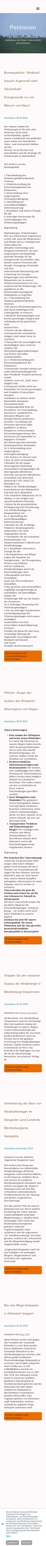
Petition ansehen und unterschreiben (16, 940)
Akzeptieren (12, 1543)
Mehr (8, 1536)
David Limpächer (29, 1012)
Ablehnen (26, 1543)
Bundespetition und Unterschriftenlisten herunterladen (16, 656)
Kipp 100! (25, 1334)
